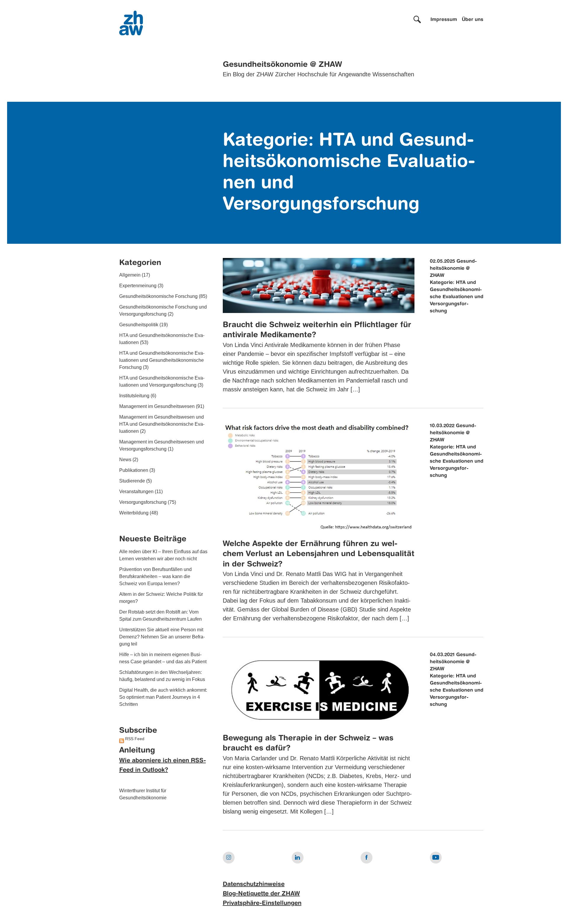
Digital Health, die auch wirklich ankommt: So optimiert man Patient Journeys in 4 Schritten (163, 697)
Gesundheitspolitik (138, 324)
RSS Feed (134, 739)
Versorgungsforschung (143, 502)
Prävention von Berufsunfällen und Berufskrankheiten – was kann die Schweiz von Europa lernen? (155, 576)
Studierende (132, 481)
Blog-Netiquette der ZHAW (261, 894)
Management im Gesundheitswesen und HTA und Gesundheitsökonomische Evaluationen (161, 424)
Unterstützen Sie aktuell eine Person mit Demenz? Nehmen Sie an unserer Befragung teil (162, 636)
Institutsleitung (134, 395)
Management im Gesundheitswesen (157, 406)
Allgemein (130, 275)
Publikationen (133, 470)
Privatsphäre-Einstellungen (262, 903)
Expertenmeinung (137, 285)
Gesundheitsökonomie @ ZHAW (282, 65)
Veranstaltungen (136, 491)
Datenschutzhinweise (254, 884)
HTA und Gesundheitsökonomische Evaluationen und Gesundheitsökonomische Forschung (161, 360)
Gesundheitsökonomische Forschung (158, 296)
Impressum (443, 19)
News (125, 459)
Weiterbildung (134, 513)
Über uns (472, 19)
